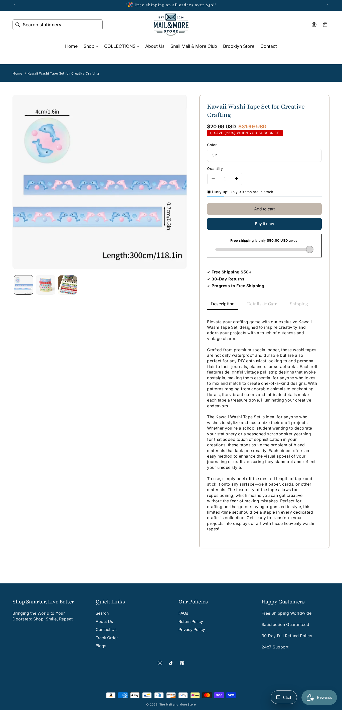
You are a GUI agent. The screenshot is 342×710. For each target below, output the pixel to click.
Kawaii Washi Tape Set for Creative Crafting (63, 73)
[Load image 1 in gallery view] (23, 285)
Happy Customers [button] (283, 601)
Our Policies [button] (193, 601)
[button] (58, 24)
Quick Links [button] (110, 601)
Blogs (101, 645)
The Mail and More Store (177, 704)
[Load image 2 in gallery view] (45, 285)
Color (212, 145)
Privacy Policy (192, 629)
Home (17, 73)
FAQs (183, 613)
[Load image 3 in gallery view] (67, 285)
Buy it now (264, 223)
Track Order (107, 637)
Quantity (215, 168)
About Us (104, 621)
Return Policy (191, 621)
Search (102, 613)
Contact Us (106, 629)
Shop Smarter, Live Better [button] (43, 601)
